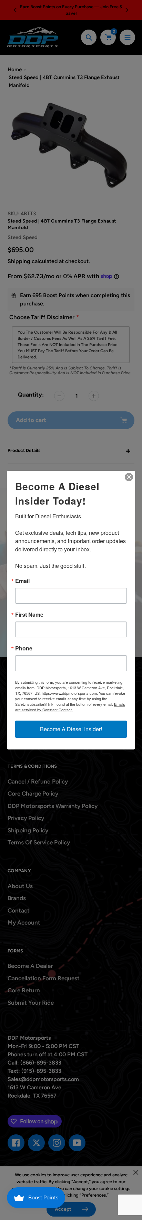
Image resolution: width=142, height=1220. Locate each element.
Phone (23, 648)
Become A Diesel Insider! (71, 729)
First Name (29, 614)
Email (22, 581)
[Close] (129, 477)
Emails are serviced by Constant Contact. (70, 706)
